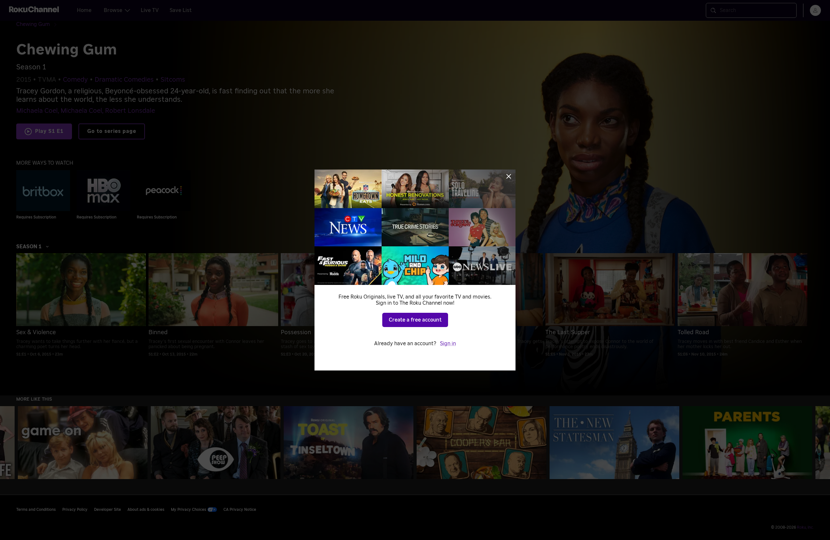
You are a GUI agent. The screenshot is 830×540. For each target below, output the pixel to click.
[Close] (509, 176)
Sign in (448, 343)
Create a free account (415, 320)
